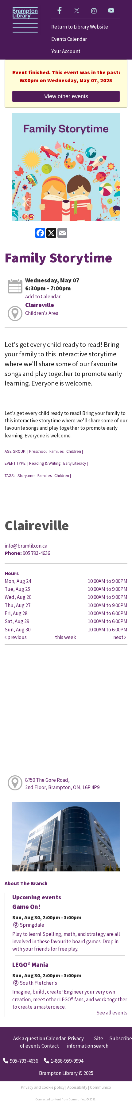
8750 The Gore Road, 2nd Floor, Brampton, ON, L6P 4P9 (62, 784)
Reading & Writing (44, 463)
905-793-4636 (24, 1060)
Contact (50, 1045)
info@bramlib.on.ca (26, 545)
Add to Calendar (42, 296)
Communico (100, 1087)
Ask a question (29, 1038)
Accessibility (77, 1087)
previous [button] (16, 637)
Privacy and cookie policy (42, 1087)
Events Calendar (69, 39)
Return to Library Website (79, 26)
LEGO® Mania (30, 965)
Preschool (38, 451)
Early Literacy (74, 463)
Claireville (39, 304)
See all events (111, 1012)
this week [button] (65, 637)
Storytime (26, 475)
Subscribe (120, 1038)
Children (73, 451)
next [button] (118, 637)
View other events (66, 96)
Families (56, 451)
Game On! (26, 907)
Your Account (65, 51)
